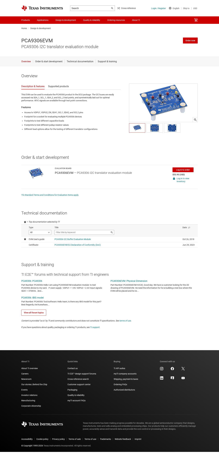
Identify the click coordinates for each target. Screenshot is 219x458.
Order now (190, 40)
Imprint (138, 439)
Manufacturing (28, 400)
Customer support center (79, 384)
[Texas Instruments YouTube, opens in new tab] (183, 379)
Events (24, 390)
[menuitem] (196, 20)
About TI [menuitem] (136, 20)
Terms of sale (75, 439)
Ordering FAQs (120, 384)
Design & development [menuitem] (66, 20)
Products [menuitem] (25, 20)
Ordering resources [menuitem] (116, 20)
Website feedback (123, 439)
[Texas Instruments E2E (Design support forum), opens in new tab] (172, 379)
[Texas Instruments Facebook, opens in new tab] (172, 369)
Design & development (40, 28)
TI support (95, 327)
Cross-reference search (78, 379)
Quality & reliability (75, 395)
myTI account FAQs (76, 400)
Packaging (72, 390)
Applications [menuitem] (42, 20)
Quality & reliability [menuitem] (91, 20)
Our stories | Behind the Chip (34, 384)
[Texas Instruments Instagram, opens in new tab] (161, 369)
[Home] (42, 8)
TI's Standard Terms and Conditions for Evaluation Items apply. (50, 195)
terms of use (125, 320)
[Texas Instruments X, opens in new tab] (183, 369)
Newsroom (26, 379)
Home (24, 28)
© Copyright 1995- (32, 445)
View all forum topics (34, 312)
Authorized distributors (124, 390)
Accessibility (27, 439)
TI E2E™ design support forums (81, 374)
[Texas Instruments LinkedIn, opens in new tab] (161, 379)
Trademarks (105, 439)
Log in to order (183, 170)
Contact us (72, 368)
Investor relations (29, 395)
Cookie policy (42, 439)
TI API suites (119, 368)
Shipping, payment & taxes (126, 379)
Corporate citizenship (31, 406)
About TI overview (29, 368)
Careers (24, 374)
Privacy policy (58, 439)
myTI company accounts (125, 374)
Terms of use (90, 439)
